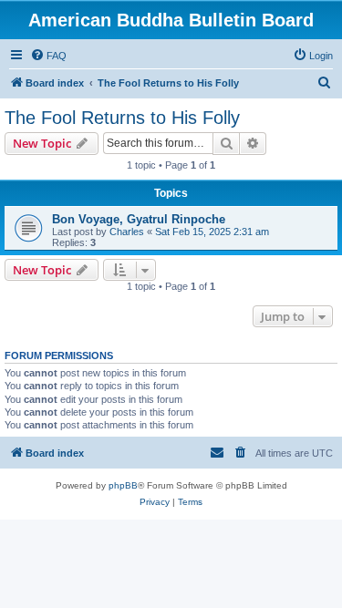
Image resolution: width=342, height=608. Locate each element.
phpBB (123, 485)
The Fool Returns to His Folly (122, 118)
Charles (126, 231)
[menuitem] (48, 56)
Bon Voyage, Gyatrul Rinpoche (138, 219)
